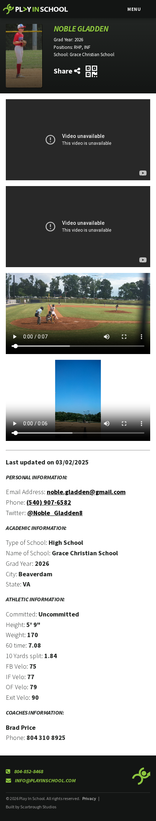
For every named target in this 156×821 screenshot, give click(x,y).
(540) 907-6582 (48, 502)
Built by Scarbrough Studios (31, 806)
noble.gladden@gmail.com (86, 492)
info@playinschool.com (45, 780)
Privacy (89, 798)
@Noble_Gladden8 (55, 513)
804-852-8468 (28, 771)
